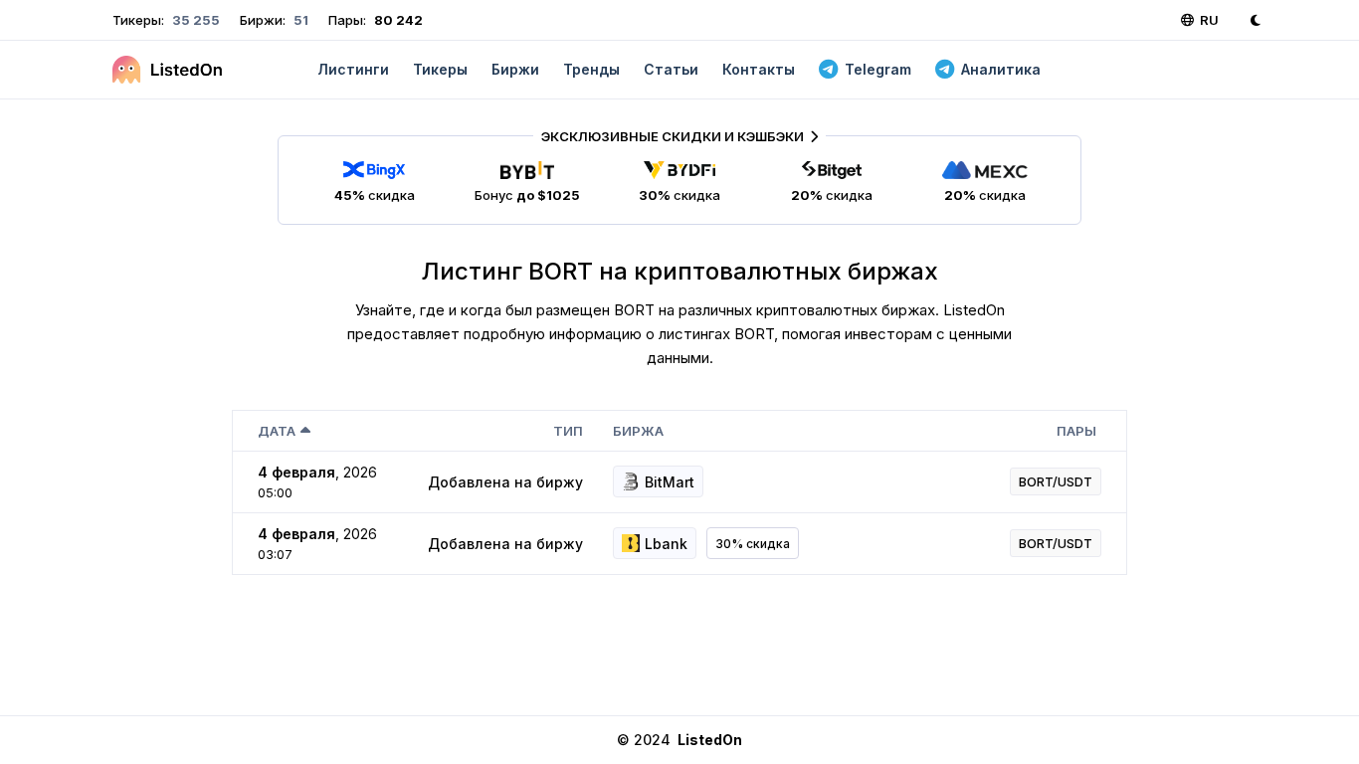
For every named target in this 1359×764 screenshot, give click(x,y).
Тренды (591, 69)
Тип (568, 431)
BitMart (669, 482)
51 (299, 20)
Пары (1076, 431)
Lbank (666, 543)
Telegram (878, 69)
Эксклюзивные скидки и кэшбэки (672, 136)
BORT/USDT (1055, 481)
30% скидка (752, 543)
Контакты (758, 69)
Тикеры (440, 69)
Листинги (353, 69)
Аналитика (1001, 69)
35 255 (194, 20)
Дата (276, 431)
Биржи (515, 69)
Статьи (671, 69)
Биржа (638, 431)
